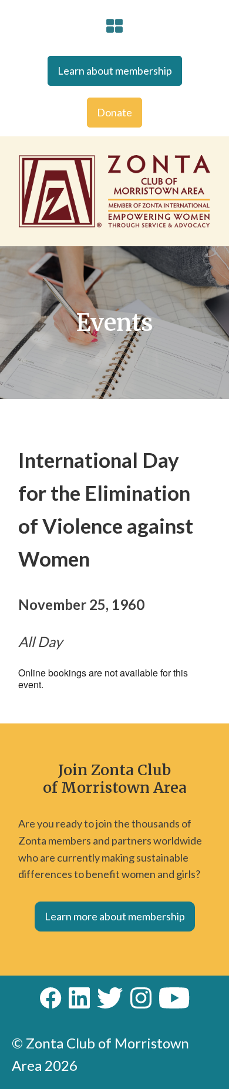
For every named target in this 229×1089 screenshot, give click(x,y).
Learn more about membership (115, 916)
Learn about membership (115, 70)
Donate (114, 112)
